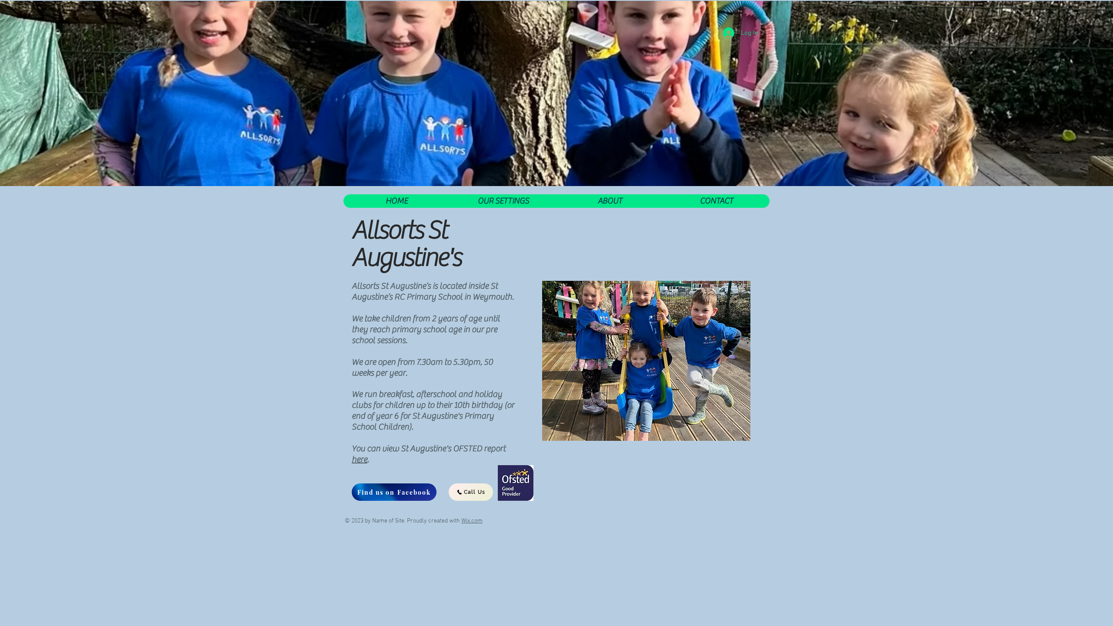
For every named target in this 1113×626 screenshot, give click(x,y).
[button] (503, 201)
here (359, 459)
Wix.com (472, 521)
